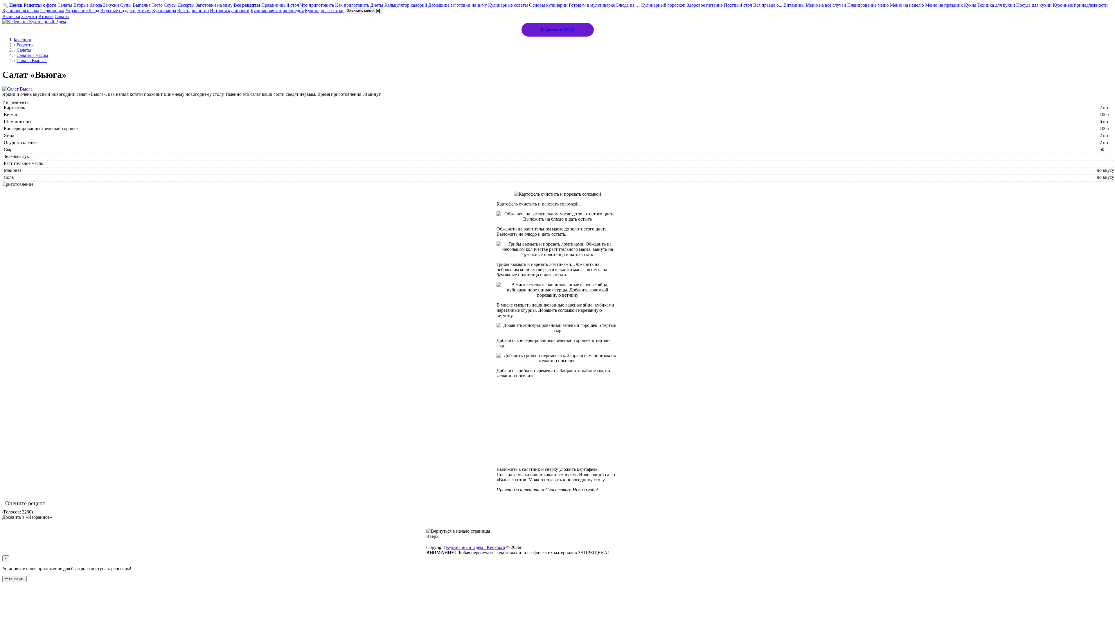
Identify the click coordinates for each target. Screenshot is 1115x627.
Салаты (64, 5)
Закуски (111, 5)
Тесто (157, 5)
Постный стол (738, 5)
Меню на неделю (907, 5)
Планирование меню (868, 5)
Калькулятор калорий (405, 5)
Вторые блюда (87, 5)
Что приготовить (317, 5)
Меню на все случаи (826, 5)
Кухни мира (164, 10)
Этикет (144, 10)
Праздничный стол (280, 5)
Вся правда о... (767, 5)
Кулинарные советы (508, 5)
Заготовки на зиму (214, 5)
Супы (126, 5)
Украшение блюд (82, 10)
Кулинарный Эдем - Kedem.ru (475, 547)
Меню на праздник (944, 5)
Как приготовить (352, 5)
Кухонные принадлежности (1080, 5)
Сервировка (52, 10)
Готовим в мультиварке (592, 5)
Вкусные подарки (118, 10)
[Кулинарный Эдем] (34, 21)
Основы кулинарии (548, 5)
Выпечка (141, 5)
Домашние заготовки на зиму (457, 5)
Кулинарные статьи (324, 10)
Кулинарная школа (20, 10)
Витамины (794, 5)
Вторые (45, 16)
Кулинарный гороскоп (663, 5)
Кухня (970, 5)
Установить (14, 579)
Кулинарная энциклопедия (277, 10)
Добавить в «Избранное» (27, 517)
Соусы (170, 5)
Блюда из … (628, 5)
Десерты (186, 5)
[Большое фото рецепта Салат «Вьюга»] (17, 89)
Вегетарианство (193, 10)
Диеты (376, 5)
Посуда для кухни (1034, 5)
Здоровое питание (705, 5)
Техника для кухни (996, 5)
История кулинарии (229, 10)
